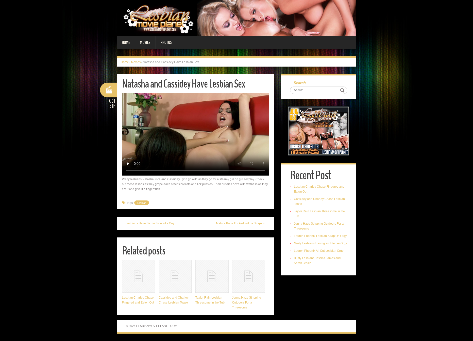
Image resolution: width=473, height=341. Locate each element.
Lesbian (141, 202)
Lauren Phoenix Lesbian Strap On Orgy (320, 236)
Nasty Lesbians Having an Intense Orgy (320, 243)
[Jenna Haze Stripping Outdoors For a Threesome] (248, 276)
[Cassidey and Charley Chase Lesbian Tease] (175, 276)
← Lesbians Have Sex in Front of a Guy (148, 223)
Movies (145, 42)
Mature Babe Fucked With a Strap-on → (242, 223)
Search (300, 83)
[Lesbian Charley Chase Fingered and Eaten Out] (138, 276)
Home (126, 42)
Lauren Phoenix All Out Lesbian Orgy (318, 250)
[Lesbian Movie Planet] (236, 17)
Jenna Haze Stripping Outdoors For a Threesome (246, 302)
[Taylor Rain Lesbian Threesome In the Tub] (211, 276)
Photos (166, 42)
